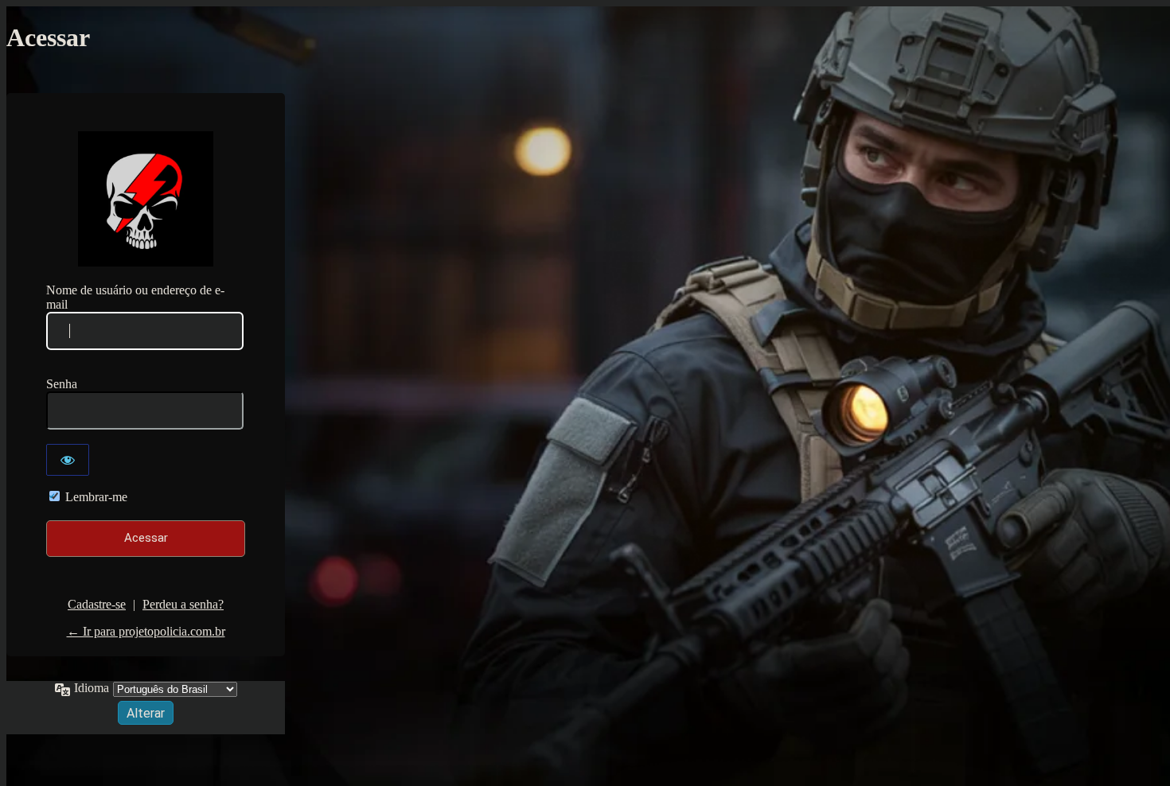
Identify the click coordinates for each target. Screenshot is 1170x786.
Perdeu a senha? (183, 604)
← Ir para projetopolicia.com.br (146, 631)
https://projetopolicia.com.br (146, 199)
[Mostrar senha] (67, 460)
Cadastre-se (97, 604)
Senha (61, 384)
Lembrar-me (96, 497)
